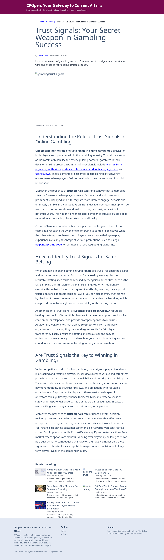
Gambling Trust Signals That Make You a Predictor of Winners (63, 471)
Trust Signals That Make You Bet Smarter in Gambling (62, 488)
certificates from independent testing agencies (90, 169)
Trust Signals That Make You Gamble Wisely (108, 471)
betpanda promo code (48, 244)
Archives (64, 534)
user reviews (42, 173)
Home (41, 22)
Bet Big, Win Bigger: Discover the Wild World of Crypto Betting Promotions (63, 505)
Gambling (50, 22)
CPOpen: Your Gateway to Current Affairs (64, 5)
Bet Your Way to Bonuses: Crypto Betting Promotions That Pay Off (111, 488)
